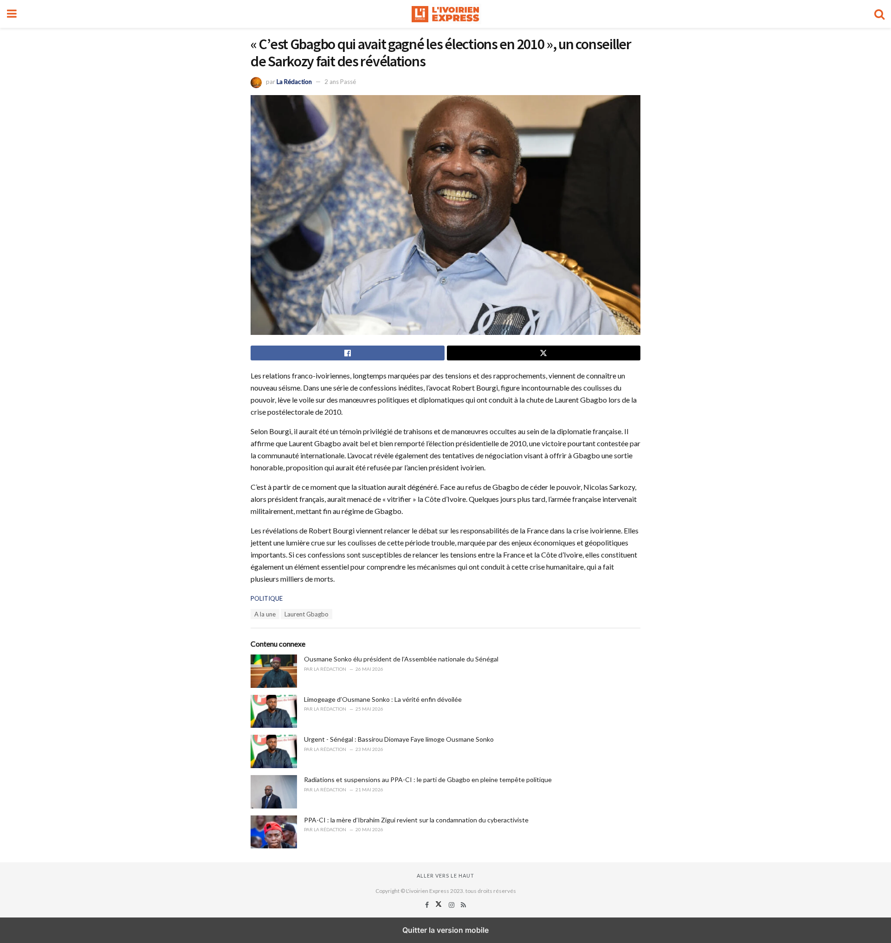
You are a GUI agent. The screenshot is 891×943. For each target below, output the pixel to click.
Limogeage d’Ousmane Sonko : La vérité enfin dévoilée (383, 699)
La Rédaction (294, 81)
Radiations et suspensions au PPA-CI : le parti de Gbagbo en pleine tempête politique (428, 779)
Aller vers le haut (445, 875)
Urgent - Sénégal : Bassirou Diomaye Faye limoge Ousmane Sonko (399, 739)
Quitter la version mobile (445, 930)
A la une (265, 614)
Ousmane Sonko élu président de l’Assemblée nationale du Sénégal (401, 659)
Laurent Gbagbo (306, 614)
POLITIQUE (267, 598)
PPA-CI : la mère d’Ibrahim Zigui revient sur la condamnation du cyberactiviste (416, 820)
